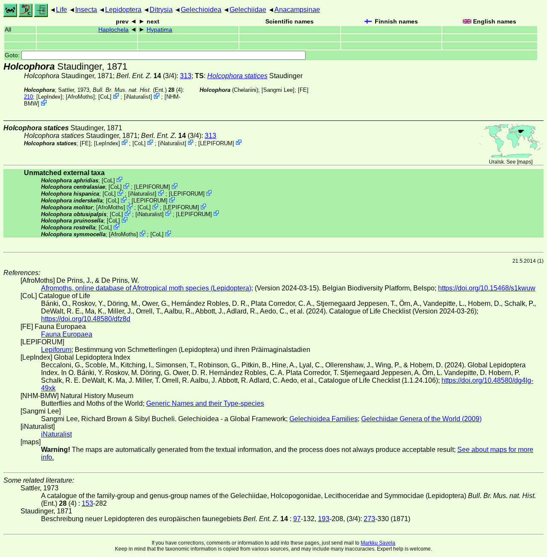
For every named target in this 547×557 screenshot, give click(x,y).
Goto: (13, 55)
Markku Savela (378, 543)
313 (185, 75)
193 (323, 518)
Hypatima (159, 29)
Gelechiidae (247, 9)
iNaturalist (138, 97)
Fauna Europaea (66, 334)
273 (369, 518)
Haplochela (113, 29)
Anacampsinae (297, 9)
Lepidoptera (123, 9)
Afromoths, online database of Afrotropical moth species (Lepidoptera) (146, 288)
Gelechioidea (201, 9)
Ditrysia (161, 9)
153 (87, 503)
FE (303, 90)
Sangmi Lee (278, 90)
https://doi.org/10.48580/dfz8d (85, 318)
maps (524, 162)
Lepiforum (56, 349)
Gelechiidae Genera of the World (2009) (421, 418)
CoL (105, 97)
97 (297, 518)
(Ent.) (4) (137, 90)
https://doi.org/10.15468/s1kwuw (486, 288)
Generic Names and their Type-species (205, 403)
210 (28, 97)
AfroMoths (80, 97)
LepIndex (49, 97)
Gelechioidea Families (323, 418)
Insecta (86, 9)
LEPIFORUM (216, 143)
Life (61, 9)
